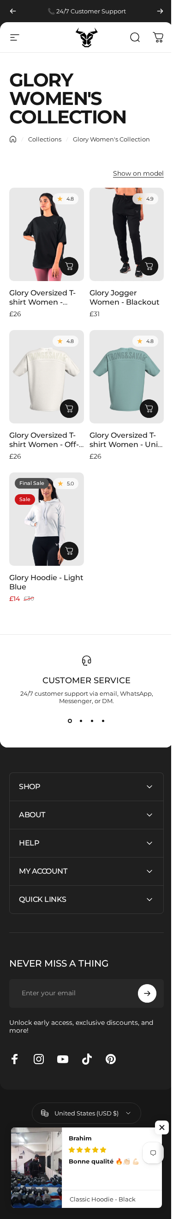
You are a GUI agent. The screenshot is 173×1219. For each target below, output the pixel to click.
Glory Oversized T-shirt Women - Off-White (44, 444)
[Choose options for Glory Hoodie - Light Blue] (69, 551)
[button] (162, 1127)
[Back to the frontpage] (13, 139)
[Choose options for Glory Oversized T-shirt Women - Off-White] (69, 408)
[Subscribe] (140, 980)
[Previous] (13, 11)
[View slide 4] (103, 721)
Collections (44, 139)
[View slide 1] (70, 721)
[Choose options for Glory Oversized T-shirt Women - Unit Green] (149, 408)
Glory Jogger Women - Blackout (124, 297)
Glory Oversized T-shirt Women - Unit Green (125, 444)
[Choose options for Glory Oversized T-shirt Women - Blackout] (69, 266)
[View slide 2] (81, 721)
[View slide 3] (92, 721)
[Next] (160, 11)
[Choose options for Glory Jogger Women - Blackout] (149, 266)
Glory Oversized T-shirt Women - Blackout (42, 302)
